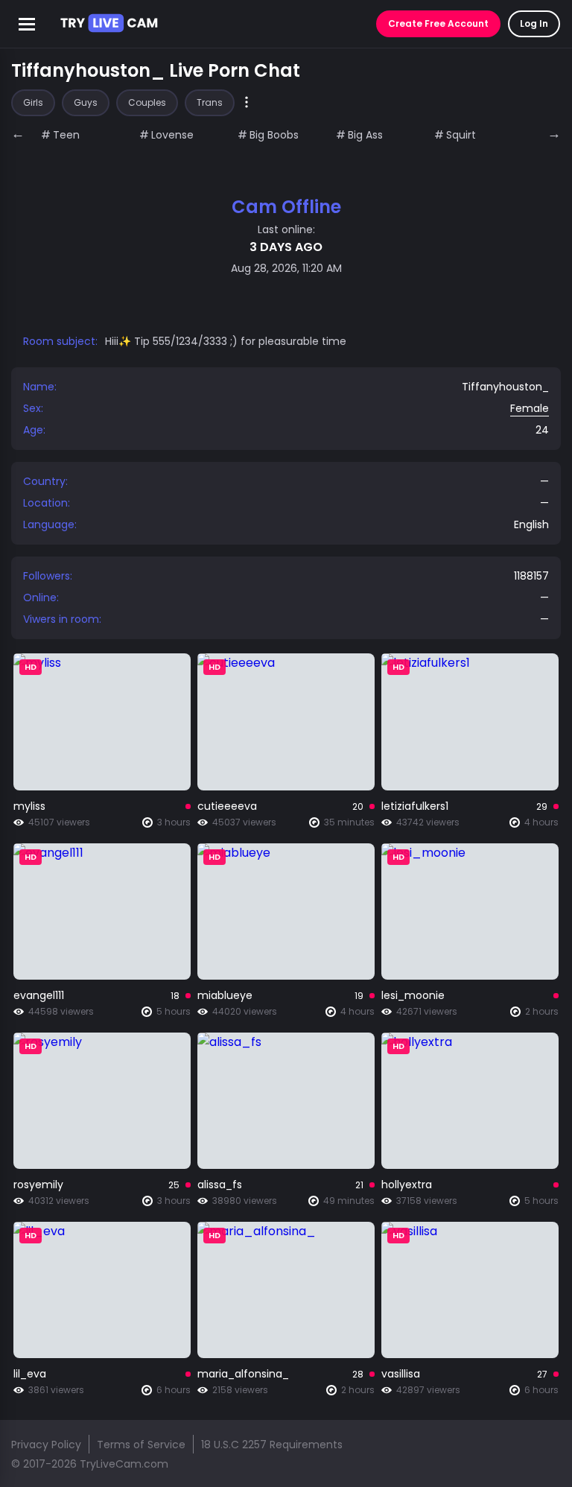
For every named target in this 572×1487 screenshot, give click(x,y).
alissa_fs (219, 1184)
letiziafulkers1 (414, 806)
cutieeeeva (227, 806)
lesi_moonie (413, 995)
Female (529, 408)
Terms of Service (141, 1444)
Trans (210, 102)
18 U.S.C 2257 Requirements (272, 1444)
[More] (246, 103)
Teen (66, 134)
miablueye (224, 995)
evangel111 (38, 995)
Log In (534, 23)
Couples (147, 102)
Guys (86, 102)
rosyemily (38, 1184)
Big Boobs (274, 134)
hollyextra (406, 1184)
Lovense (172, 134)
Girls (33, 102)
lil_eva (29, 1373)
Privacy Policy (46, 1444)
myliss (29, 806)
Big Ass (365, 134)
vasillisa (400, 1373)
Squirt (461, 134)
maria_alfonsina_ (243, 1373)
